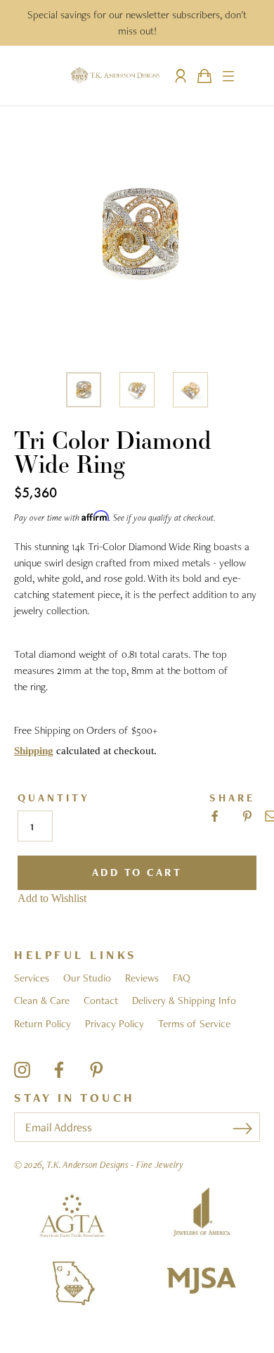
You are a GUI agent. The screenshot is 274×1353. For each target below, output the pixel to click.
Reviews (142, 978)
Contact (101, 1000)
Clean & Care (42, 1000)
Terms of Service (194, 1024)
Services (31, 978)
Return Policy (42, 1024)
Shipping (33, 750)
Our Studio (87, 978)
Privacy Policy (114, 1024)
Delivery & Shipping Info (184, 1000)
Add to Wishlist (52, 898)
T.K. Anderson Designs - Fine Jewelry (114, 1164)
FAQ (181, 978)
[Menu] (228, 76)
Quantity (54, 798)
